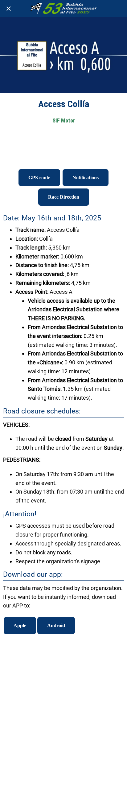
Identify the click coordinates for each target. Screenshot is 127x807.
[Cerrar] (8, 8)
